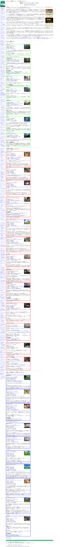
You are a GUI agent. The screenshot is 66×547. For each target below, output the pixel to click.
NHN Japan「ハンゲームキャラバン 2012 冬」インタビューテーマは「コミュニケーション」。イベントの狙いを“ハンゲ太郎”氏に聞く (2, 169)
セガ (10, 345)
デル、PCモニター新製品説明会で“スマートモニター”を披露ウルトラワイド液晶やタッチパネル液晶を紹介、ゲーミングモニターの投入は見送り (2, 101)
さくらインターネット (13, 305)
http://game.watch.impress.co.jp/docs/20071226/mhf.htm (13, 216)
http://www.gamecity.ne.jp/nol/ (14, 274)
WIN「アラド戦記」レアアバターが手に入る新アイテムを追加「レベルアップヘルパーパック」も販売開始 (2, 215)
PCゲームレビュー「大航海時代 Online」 (15, 288)
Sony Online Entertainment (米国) (15, 359)
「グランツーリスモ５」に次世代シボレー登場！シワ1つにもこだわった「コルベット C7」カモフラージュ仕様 (2, 110)
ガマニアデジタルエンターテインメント (15, 425)
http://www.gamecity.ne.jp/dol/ (14, 287)
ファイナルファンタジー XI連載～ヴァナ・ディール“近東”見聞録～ (19, 330)
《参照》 (12, 69)
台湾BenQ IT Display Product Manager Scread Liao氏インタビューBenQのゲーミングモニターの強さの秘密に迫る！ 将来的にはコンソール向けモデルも (2, 317)
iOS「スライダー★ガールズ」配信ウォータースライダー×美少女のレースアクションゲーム (2, 126)
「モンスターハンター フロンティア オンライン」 (27, 22)
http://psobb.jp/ (12, 348)
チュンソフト (11, 392)
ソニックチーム (12, 346)
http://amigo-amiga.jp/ (13, 395)
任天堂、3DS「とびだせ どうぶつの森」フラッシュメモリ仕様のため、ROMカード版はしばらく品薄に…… (2, 12)
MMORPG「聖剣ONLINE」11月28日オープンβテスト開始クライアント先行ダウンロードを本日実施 (2, 302)
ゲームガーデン (15, 377)
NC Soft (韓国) (11, 155)
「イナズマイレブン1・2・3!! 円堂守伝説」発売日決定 (2, 213)
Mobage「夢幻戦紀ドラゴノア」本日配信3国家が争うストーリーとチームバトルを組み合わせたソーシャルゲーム (2, 63)
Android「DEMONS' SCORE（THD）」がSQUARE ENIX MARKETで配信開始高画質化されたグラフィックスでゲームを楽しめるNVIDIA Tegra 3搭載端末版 (2, 273)
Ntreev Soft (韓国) (12, 467)
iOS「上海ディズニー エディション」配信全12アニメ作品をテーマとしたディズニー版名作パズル (2, 130)
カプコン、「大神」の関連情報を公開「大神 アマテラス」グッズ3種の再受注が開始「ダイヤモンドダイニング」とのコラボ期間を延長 (2, 145)
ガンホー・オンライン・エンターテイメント (17, 59)
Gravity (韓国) (11, 240)
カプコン (12, 199)
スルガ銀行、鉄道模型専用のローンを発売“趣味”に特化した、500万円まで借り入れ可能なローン (2, 197)
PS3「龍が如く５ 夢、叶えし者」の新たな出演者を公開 (2, 354)
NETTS (12, 119)
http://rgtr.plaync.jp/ (13, 48)
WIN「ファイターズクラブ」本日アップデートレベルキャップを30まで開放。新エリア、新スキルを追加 (2, 260)
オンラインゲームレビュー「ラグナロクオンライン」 (17, 243)
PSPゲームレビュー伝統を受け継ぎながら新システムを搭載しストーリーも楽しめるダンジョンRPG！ (2, 9)
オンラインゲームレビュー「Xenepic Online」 (16, 381)
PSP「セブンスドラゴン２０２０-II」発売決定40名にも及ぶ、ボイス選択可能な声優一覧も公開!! (2, 324)
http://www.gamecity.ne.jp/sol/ (14, 104)
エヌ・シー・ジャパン (13, 46)
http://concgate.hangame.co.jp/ (14, 409)
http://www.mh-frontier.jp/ (14, 202)
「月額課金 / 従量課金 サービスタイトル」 (27, 37)
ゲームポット (11, 78)
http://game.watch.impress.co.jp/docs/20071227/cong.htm (13, 420)
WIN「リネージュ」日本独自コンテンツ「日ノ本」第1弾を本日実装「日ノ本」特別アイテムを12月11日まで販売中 (2, 297)
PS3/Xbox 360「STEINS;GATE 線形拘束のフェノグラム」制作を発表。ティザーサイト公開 (2, 357)
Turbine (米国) (11, 306)
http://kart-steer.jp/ (13, 456)
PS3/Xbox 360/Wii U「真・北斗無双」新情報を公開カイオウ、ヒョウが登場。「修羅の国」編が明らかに (2, 19)
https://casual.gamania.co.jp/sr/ (14, 441)
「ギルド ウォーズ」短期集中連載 (15, 159)
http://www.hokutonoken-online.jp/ (15, 61)
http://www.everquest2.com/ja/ (14, 363)
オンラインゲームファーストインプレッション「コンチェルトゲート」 (20, 410)
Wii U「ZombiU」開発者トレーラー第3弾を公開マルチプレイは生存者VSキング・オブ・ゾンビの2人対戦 (2, 25)
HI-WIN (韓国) (11, 257)
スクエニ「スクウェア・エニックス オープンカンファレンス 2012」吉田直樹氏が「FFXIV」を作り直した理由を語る (2, 250)
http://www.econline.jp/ (13, 225)
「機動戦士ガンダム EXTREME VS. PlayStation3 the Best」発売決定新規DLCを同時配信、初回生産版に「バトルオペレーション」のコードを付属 (2, 202)
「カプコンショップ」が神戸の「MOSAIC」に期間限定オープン (2, 148)
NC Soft (11, 183)
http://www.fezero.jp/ (13, 484)
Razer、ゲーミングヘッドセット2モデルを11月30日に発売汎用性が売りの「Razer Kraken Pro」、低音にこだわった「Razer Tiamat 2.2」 (2, 181)
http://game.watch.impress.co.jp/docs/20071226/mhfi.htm (13, 214)
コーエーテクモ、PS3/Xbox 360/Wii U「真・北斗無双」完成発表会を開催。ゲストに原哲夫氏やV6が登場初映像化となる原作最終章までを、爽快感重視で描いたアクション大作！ (2, 93)
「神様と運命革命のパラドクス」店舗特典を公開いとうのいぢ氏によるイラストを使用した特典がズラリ (2, 306)
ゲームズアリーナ (16, 392)
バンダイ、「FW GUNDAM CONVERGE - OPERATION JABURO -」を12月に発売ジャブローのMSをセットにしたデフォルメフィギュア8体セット (2, 45)
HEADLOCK (11, 519)
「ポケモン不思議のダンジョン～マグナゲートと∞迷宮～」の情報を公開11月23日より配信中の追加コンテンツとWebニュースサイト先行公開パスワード (2, 332)
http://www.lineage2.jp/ (13, 186)
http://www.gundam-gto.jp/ (14, 137)
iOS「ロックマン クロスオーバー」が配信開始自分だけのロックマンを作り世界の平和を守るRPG (2, 117)
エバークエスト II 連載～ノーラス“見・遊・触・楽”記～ (17, 364)
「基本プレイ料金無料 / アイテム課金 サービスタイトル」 (41, 37)
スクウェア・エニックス (17, 79)
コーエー (12, 285)
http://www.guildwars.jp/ (14, 158)
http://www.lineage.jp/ (13, 173)
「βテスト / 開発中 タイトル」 (16, 37)
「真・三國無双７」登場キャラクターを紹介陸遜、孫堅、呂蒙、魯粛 (2, 269)
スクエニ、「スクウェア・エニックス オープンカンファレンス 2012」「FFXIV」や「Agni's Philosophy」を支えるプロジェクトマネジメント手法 (2, 164)
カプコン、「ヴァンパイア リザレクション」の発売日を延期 (2, 300)
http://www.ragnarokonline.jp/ (14, 242)
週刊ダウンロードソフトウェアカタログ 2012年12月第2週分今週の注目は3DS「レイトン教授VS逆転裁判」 (2, 172)
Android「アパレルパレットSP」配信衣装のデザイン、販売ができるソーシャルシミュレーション (2, 230)
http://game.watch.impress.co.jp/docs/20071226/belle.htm (13, 535)
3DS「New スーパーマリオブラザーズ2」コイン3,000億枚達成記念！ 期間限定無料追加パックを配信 (2, 257)
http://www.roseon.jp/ (13, 502)
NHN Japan (11, 377)
